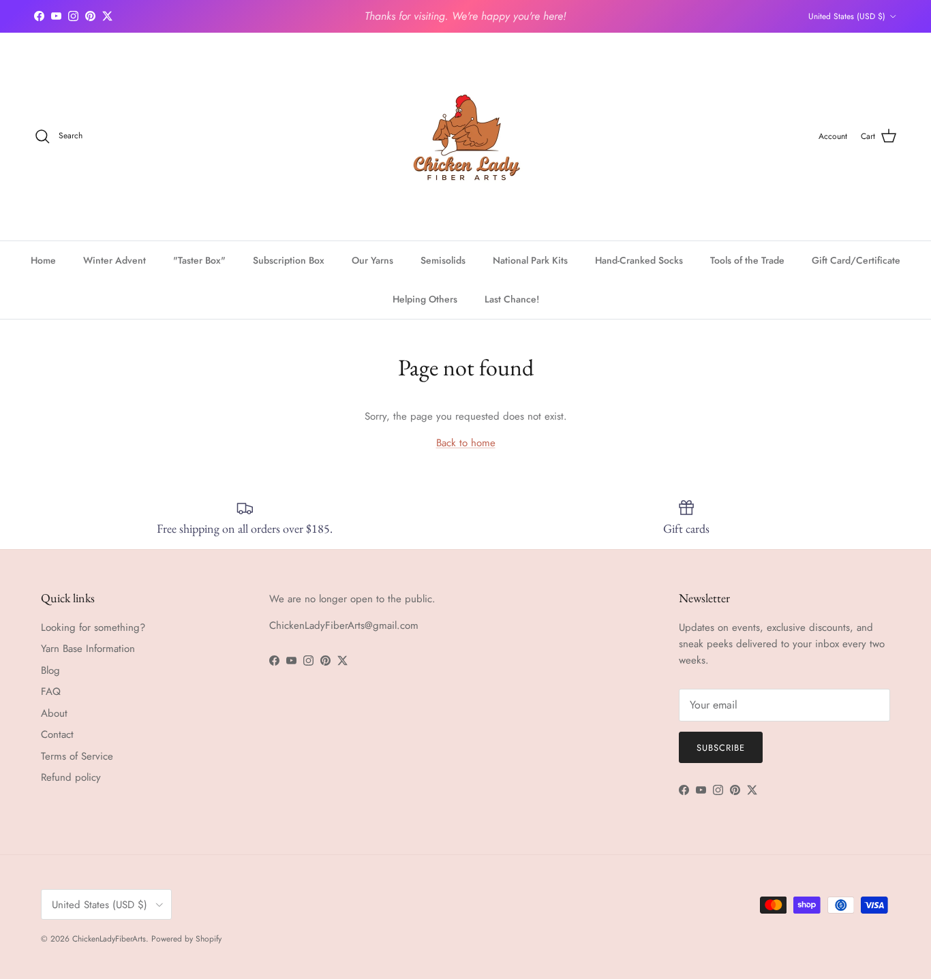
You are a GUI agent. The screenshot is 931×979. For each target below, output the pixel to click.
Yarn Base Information (88, 648)
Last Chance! (512, 299)
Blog (50, 670)
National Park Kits (530, 260)
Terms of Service (77, 756)
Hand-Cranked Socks (639, 260)
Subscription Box (288, 260)
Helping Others (425, 299)
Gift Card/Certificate (856, 260)
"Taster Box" (199, 260)
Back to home (465, 442)
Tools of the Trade (747, 260)
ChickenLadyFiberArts (109, 939)
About (54, 713)
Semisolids (443, 260)
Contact (57, 734)
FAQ (51, 691)
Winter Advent (114, 260)
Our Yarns (372, 260)
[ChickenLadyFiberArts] (466, 136)
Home (43, 260)
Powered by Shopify (186, 939)
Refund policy (71, 777)
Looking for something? (93, 627)
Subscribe (721, 747)
